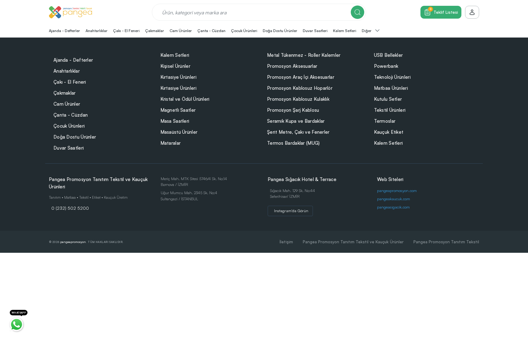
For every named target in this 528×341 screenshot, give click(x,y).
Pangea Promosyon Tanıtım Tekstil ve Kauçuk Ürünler (353, 241)
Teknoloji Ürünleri (392, 77)
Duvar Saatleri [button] (315, 30)
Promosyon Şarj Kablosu (293, 110)
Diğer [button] (367, 30)
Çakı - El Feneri (69, 82)
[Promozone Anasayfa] (70, 12)
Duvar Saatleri (68, 148)
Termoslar (385, 121)
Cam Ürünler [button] (181, 30)
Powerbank (386, 66)
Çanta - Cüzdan (70, 115)
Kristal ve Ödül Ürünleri (185, 99)
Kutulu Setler (388, 99)
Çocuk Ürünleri (69, 126)
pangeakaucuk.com (393, 198)
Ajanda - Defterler (73, 60)
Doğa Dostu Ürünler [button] (280, 30)
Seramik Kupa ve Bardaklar (296, 121)
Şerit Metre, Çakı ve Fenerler (298, 132)
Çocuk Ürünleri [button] (244, 30)
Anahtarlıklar (66, 71)
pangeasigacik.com (393, 207)
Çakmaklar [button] (154, 30)
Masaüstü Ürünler (179, 132)
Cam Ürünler (66, 104)
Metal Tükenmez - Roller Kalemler (304, 55)
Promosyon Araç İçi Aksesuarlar (300, 77)
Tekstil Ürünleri (390, 110)
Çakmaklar (64, 93)
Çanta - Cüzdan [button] (211, 30)
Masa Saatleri (174, 121)
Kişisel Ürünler (175, 66)
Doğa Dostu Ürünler (74, 137)
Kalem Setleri (174, 55)
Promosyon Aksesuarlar (292, 66)
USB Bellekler (388, 55)
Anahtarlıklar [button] (97, 30)
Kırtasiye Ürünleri (178, 77)
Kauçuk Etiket (389, 132)
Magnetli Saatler (178, 110)
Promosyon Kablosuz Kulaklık (298, 99)
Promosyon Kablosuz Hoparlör (299, 88)
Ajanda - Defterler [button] (64, 30)
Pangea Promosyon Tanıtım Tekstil (446, 241)
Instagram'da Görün (291, 210)
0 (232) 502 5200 (70, 208)
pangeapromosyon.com (397, 190)
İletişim (286, 241)
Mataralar (170, 143)
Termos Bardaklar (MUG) (293, 143)
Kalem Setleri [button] (344, 30)
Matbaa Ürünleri (391, 88)
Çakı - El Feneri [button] (126, 30)
